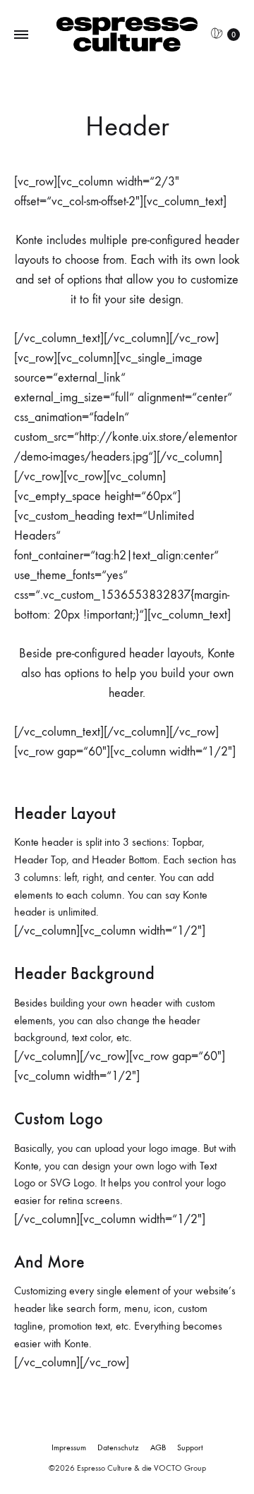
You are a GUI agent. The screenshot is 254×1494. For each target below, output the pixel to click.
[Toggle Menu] (21, 35)
